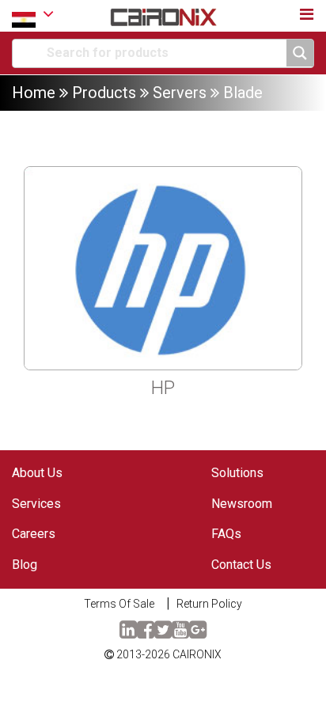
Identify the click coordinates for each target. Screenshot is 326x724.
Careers (33, 533)
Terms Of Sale (119, 603)
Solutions (237, 472)
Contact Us (241, 564)
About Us (37, 472)
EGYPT (33, 16)
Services (36, 503)
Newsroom (241, 503)
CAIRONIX (197, 654)
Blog (24, 564)
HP (163, 388)
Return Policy (209, 603)
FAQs (226, 533)
